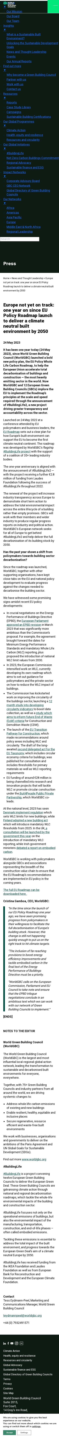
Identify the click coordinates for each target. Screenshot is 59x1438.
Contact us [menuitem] (14, 89)
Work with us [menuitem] (15, 84)
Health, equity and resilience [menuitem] (25, 135)
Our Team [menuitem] (13, 21)
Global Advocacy (12, 1365)
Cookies (8, 1388)
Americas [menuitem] (13, 212)
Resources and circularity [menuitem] (23, 139)
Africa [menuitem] (10, 208)
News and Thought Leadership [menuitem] (26, 51)
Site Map (8, 1393)
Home (6, 278)
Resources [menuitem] (10, 95)
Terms (6, 1379)
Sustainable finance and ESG (19, 1369)
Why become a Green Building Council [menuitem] (31, 74)
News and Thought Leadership (27, 278)
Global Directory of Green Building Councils (27, 1374)
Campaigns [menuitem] (14, 112)
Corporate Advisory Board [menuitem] (23, 181)
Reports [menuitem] (12, 102)
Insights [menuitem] (8, 27)
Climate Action (11, 1351)
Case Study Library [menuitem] (19, 107)
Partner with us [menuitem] (16, 79)
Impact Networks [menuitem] (14, 174)
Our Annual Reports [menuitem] (19, 61)
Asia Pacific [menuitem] (14, 217)
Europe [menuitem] (11, 222)
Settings (24, 1432)
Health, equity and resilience (19, 1355)
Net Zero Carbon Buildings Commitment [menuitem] (33, 158)
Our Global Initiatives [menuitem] (16, 146)
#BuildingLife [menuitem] (15, 153)
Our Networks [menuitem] (12, 201)
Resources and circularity (17, 1360)
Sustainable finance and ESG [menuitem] (25, 167)
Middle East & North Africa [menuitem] (23, 227)
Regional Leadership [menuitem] (20, 231)
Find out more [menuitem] (12, 68)
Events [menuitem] (11, 56)
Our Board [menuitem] (13, 16)
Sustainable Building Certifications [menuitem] (29, 116)
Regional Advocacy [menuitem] (19, 162)
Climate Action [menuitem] (16, 130)
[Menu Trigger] (53, 6)
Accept (9, 1432)
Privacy (7, 1383)
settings (36, 1426)
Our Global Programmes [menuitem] (18, 123)
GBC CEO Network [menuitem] (18, 185)
